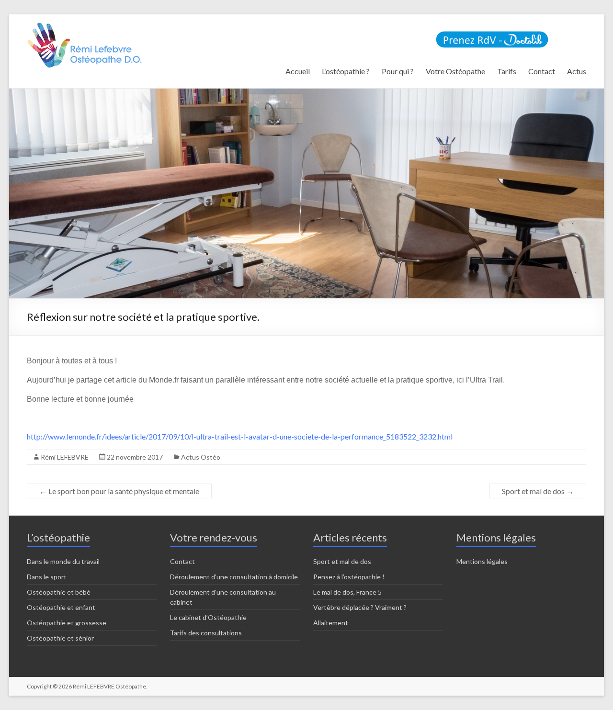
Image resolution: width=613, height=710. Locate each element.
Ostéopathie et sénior (60, 638)
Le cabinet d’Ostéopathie (208, 617)
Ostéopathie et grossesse (66, 623)
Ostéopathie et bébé (59, 592)
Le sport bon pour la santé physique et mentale (119, 491)
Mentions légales (482, 561)
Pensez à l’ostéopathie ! (349, 577)
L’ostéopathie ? (346, 71)
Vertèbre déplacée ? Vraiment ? (360, 607)
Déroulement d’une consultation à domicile (234, 577)
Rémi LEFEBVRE (65, 457)
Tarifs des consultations (206, 633)
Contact (541, 71)
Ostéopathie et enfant (61, 607)
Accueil (297, 71)
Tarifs (506, 71)
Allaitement (330, 623)
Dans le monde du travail (63, 561)
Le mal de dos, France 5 (347, 592)
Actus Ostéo (200, 457)
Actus (576, 71)
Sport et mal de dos (538, 491)
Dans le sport (47, 577)
